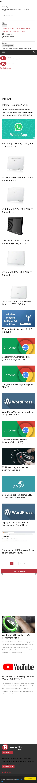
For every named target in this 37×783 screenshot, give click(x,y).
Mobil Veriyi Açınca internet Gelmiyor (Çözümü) (15, 468)
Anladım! (30, 778)
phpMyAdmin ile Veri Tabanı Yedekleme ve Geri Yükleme (15, 523)
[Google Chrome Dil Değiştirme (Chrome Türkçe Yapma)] (18, 346)
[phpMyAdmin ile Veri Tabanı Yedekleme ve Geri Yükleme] (18, 512)
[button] (3, 52)
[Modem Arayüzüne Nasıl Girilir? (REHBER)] (18, 318)
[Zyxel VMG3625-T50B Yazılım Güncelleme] (18, 257)
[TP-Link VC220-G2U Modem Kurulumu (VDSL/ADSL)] (18, 226)
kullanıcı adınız (7, 16)
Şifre (3, 23)
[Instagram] (4, 772)
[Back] (3, 4)
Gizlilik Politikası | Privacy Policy (13, 31)
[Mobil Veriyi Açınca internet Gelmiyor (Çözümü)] (18, 456)
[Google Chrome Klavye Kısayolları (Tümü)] (18, 374)
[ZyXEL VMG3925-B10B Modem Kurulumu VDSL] (18, 163)
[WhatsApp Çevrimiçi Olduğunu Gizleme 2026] (18, 129)
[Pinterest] (6, 772)
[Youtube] (9, 772)
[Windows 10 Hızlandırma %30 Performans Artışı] (18, 624)
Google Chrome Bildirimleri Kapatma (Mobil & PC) (14, 441)
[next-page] (24, 563)
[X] (8, 772)
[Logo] (10, 60)
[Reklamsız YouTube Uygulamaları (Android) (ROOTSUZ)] (18, 666)
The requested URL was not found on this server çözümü (18, 551)
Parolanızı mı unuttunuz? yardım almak (16, 28)
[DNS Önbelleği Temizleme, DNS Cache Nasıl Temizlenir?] (18, 484)
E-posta (4, 43)
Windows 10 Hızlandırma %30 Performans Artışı (16, 636)
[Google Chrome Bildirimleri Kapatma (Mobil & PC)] (18, 429)
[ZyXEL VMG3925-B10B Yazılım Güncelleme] (18, 194)
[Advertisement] (18, 78)
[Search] (34, 52)
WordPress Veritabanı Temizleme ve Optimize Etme (18, 413)
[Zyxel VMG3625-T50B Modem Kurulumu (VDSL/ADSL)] (18, 291)
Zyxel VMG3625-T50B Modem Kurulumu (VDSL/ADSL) (16, 303)
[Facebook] (2, 772)
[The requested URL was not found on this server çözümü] (18, 539)
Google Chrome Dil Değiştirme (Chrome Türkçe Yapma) (16, 358)
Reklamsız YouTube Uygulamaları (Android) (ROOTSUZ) (18, 677)
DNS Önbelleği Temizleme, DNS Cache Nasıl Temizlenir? (17, 496)
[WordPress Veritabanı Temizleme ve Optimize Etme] (18, 401)
